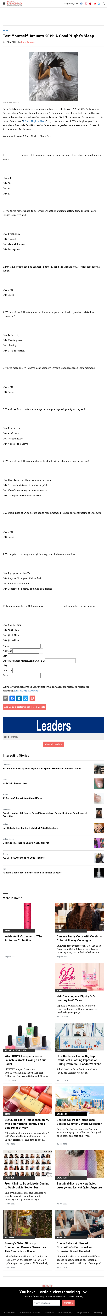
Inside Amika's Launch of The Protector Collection (23, 938)
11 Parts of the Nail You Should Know (22, 798)
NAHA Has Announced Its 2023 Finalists (24, 857)
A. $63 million (13, 624)
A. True (9, 289)
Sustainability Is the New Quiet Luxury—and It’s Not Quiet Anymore (79, 1185)
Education (7, 765)
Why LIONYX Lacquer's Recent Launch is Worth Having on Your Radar (25, 1060)
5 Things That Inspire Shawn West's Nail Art (26, 843)
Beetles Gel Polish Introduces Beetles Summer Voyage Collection (79, 1121)
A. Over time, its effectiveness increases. (28, 479)
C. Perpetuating (14, 438)
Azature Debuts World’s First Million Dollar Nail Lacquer (32, 872)
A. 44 (8, 178)
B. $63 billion (12, 630)
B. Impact (10, 239)
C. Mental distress (15, 244)
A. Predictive (12, 428)
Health (5, 795)
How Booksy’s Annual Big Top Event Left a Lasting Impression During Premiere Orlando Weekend (79, 1060)
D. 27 (7, 193)
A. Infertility (12, 335)
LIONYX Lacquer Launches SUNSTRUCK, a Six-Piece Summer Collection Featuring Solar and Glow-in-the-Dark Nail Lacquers (27, 1072)
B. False (9, 294)
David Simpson (28, 42)
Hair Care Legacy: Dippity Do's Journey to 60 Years (76, 998)
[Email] (5, 698)
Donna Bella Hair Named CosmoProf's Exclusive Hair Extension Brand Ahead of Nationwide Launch (75, 1247)
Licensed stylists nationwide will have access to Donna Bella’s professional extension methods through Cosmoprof (79, 1260)
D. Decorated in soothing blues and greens (28, 588)
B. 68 (7, 183)
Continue (68, 1303)
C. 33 (7, 188)
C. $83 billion (12, 635)
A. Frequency (12, 233)
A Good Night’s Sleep (34, 121)
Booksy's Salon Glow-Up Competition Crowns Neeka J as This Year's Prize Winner (25, 1247)
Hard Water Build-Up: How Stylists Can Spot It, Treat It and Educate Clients (42, 768)
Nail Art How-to (8, 839)
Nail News (9, 1237)
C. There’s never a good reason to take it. (27, 490)
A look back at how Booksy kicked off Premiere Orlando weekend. (78, 1071)
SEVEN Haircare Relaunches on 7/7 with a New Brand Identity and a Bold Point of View (27, 1123)
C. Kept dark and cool (17, 583)
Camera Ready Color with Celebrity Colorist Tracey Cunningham (79, 938)
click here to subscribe (26, 690)
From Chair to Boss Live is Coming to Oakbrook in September (27, 1185)
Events (5, 854)
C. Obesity (10, 345)
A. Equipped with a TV (18, 573)
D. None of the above (16, 443)
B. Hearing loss (13, 340)
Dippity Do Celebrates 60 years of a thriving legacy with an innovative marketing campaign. (77, 1009)
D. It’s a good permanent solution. (23, 495)
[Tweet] (25, 698)
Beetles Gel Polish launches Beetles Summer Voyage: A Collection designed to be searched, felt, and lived (79, 1132)
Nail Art (5, 824)
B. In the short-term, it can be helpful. (26, 485)
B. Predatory (12, 433)
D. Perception (12, 249)
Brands (8, 931)
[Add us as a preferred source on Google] (32, 698)
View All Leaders (53, 744)
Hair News (7, 809)
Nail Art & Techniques (15, 1050)
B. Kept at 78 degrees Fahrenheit (23, 578)
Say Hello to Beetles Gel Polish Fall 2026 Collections (30, 828)
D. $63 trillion (12, 640)
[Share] (12, 698)
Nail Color (62, 1114)
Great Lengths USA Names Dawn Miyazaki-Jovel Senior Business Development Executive (45, 815)
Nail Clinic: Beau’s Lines (15, 783)
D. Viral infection (15, 350)
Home (5, 30)
